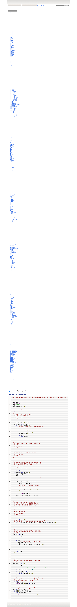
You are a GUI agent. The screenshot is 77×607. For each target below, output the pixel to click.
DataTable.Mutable (13, 112)
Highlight (11, 163)
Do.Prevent (11, 133)
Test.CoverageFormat (13, 318)
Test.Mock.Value (12, 322)
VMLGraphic (11, 368)
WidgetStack (12, 382)
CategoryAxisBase (12, 62)
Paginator (11, 199)
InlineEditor (11, 171)
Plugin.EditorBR (12, 227)
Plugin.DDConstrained (13, 220)
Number (11, 192)
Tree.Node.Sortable (13, 352)
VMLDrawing (12, 366)
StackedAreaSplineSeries (14, 280)
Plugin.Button (12, 214)
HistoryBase (11, 165)
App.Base (11, 14)
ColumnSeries (12, 75)
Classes (11, 7)
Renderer (11, 265)
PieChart (11, 205)
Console (11, 80)
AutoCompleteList (12, 35)
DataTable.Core (12, 107)
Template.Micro (12, 312)
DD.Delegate (12, 121)
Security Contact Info (16, 605)
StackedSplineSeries (13, 291)
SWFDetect (11, 305)
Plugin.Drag (11, 224)
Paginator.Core (12, 200)
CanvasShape (12, 58)
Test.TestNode (12, 331)
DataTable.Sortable (13, 117)
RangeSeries (12, 258)
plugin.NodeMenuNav (13, 240)
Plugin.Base (11, 213)
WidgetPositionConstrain (13, 381)
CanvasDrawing (12, 52)
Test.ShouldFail (12, 328)
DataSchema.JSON (12, 88)
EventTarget (12, 146)
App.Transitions (12, 16)
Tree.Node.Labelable (13, 349)
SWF (10, 304)
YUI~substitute (12, 388)
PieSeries (11, 206)
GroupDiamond (12, 160)
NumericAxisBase (12, 194)
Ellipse (11, 140)
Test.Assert (11, 314)
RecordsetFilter (12, 261)
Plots (10, 210)
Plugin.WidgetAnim (13, 252)
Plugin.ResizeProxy (13, 244)
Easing (11, 137)
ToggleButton (12, 343)
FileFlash (11, 149)
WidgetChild (12, 376)
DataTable (11, 101)
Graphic (11, 157)
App (10, 13)
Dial (10, 125)
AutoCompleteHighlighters (14, 34)
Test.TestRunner (12, 332)
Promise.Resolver (12, 255)
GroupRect (11, 161)
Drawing (11, 136)
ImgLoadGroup (12, 169)
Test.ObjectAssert (12, 323)
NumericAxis (12, 193)
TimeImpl (11, 342)
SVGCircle (11, 296)
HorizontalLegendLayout (13, 168)
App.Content (12, 15)
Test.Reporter (12, 324)
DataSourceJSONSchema (13, 98)
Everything (11, 9)
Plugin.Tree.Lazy (12, 251)
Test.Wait (11, 336)
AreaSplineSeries (12, 19)
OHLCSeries (11, 197)
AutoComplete (12, 31)
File (43, 5)
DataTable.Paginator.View (14, 115)
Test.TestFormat (12, 330)
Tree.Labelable (12, 347)
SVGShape (11, 303)
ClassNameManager (13, 69)
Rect (10, 264)
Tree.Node (11, 348)
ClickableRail (12, 70)
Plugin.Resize (12, 242)
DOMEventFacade (12, 135)
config (11, 79)
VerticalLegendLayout (13, 362)
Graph (11, 156)
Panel (10, 202)
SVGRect (11, 302)
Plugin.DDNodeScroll (13, 221)
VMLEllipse (11, 367)
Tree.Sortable (12, 355)
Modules (11, 8)
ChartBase (11, 65)
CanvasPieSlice (12, 56)
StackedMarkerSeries (13, 290)
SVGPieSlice (12, 301)
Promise (11, 254)
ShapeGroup (12, 273)
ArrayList (11, 21)
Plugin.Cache (12, 215)
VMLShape (11, 372)
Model (11, 186)
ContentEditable (12, 81)
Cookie (11, 83)
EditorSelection (12, 139)
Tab (10, 309)
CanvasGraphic (12, 54)
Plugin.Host (11, 237)
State (10, 293)
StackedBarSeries (12, 283)
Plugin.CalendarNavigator (14, 216)
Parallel (11, 203)
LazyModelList (12, 177)
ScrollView (11, 269)
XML (10, 384)
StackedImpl (12, 288)
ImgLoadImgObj (12, 170)
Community (24, 5)
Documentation (18, 5)
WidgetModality (12, 377)
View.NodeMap (12, 364)
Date (10, 119)
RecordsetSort (12, 263)
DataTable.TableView (13, 118)
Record (11, 259)
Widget (11, 373)
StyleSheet (11, 294)
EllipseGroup (12, 141)
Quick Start (13, 5)
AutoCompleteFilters (13, 33)
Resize (11, 266)
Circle (10, 67)
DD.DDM (11, 120)
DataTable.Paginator (13, 113)
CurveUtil (11, 84)
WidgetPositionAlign (13, 380)
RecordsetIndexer (12, 262)
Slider (11, 274)
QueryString (11, 256)
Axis (10, 36)
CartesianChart (12, 59)
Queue (11, 257)
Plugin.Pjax (11, 241)
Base (10, 39)
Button (11, 43)
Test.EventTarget (12, 320)
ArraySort (11, 22)
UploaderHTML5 (12, 360)
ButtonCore (11, 44)
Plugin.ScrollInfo (12, 245)
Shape (11, 272)
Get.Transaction (12, 154)
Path (10, 204)
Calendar (11, 48)
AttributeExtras (12, 28)
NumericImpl (12, 195)
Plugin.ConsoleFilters (13, 217)
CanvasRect (11, 57)
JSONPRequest (12, 175)
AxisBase (11, 37)
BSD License (22, 604)
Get (10, 153)
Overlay (11, 198)
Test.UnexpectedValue (13, 335)
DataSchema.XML (12, 90)
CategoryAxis (12, 61)
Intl (10, 172)
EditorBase (11, 138)
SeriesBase (11, 271)
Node (10, 190)
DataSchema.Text (12, 89)
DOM (10, 134)
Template (11, 311)
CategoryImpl (12, 63)
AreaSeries (11, 18)
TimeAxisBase (12, 341)
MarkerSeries (12, 183)
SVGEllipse (11, 298)
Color (10, 71)
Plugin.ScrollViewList (13, 246)
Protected (16, 391)
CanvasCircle (12, 51)
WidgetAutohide (12, 374)
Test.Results (11, 325)
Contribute (29, 5)
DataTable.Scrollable (13, 116)
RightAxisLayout (12, 267)
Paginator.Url (12, 201)
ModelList (11, 187)
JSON (10, 174)
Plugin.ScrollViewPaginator (14, 247)
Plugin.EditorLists (12, 228)
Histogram (11, 164)
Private (20, 391)
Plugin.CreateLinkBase (13, 218)
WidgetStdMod (12, 383)
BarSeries (11, 38)
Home (10, 5)
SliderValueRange (12, 276)
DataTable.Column (12, 105)
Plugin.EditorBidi (12, 226)
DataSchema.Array (12, 86)
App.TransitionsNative (13, 17)
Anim (10, 12)
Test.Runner (11, 326)
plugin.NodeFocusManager (14, 238)
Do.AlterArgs (12, 127)
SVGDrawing (12, 297)
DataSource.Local (12, 94)
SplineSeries (12, 278)
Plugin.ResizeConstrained (14, 243)
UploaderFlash (12, 359)
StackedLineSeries (12, 289)
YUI (37, 5)
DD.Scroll (11, 124)
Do (10, 126)
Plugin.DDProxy (12, 222)
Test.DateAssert (12, 319)
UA (10, 356)
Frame (11, 152)
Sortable (11, 277)
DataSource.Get (12, 92)
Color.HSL (11, 73)
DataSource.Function (13, 91)
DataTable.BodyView (13, 103)
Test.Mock (11, 321)
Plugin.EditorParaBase (13, 230)
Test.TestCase (12, 329)
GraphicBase (12, 158)
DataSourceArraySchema (13, 95)
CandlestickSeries (12, 50)
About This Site (10, 605)
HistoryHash (11, 166)
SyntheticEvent (12, 306)
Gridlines (11, 159)
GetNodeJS (11, 155)
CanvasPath (11, 55)
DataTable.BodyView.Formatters (15, 104)
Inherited (11, 391)
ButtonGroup (12, 45)
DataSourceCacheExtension (14, 97)
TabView (11, 310)
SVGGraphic (11, 299)
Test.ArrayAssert (12, 313)
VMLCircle (11, 365)
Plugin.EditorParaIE (13, 231)
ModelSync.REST (12, 189)
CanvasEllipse (12, 53)
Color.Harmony (12, 72)
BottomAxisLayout (12, 42)
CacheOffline (12, 47)
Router (11, 268)
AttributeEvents (12, 27)
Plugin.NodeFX (12, 239)
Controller (11, 82)
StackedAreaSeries (13, 279)
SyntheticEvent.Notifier (13, 307)
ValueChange (12, 361)
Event (10, 143)
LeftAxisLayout (12, 178)
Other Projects (34, 5)
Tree (10, 346)
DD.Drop (11, 123)
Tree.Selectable (12, 354)
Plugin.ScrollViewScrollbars (14, 248)
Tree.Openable (12, 353)
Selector (11, 270)
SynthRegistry (12, 308)
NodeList (11, 191)
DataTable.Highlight (13, 109)
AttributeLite (12, 29)
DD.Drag (11, 122)
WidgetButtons (12, 375)
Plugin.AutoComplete (13, 212)
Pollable (11, 253)
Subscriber (11, 295)
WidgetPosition (12, 379)
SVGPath (11, 300)
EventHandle (12, 145)
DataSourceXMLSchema (13, 100)
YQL (10, 385)
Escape (11, 142)
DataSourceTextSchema (13, 99)
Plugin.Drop (11, 225)
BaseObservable (12, 41)
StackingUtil (11, 292)
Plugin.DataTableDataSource (14, 219)
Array (10, 20)
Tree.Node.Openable (13, 350)
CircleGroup (11, 68)
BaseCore (11, 40)
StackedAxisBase (12, 282)
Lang (10, 176)
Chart (10, 64)
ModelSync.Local (12, 188)
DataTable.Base (12, 102)
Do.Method (11, 132)
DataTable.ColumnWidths (13, 106)
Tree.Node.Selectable (13, 351)
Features (11, 147)
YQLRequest (11, 386)
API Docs (40, 5)
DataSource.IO (12, 93)
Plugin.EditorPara (12, 229)
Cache (11, 46)
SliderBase (11, 275)
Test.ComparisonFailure (13, 316)
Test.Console (12, 317)
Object (11, 196)
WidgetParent (12, 378)
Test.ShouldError (12, 327)
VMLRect (11, 371)
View (10, 363)
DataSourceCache (12, 96)
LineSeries (11, 180)
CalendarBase (12, 49)
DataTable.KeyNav (12, 110)
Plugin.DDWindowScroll (13, 223)
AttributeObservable (13, 30)
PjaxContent (11, 209)
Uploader (11, 357)
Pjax (10, 207)
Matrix (11, 184)
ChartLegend (12, 66)
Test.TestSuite (12, 333)
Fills (10, 151)
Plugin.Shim (11, 249)
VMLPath (11, 369)
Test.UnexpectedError (13, 334)
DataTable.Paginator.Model (14, 114)
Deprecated (25, 391)
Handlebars (11, 162)
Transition (11, 345)
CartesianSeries (12, 60)
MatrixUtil (11, 185)
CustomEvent (12, 85)
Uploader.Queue (12, 358)
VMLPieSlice (12, 370)
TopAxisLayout (12, 344)
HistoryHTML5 (12, 167)
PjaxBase (11, 208)
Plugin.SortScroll (12, 250)
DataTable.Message (13, 111)
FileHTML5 (11, 150)
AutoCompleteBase (13, 32)
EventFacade (12, 144)
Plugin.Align (11, 211)
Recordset (11, 260)
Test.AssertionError (13, 315)
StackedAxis (11, 281)
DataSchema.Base (12, 87)
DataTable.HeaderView (13, 108)
